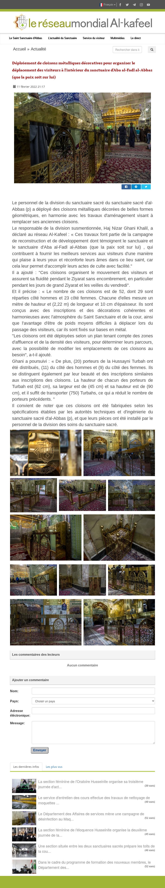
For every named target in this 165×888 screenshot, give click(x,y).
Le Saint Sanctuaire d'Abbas (25, 38)
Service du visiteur (93, 38)
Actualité (38, 49)
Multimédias (117, 38)
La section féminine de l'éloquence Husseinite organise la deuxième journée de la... (92, 832)
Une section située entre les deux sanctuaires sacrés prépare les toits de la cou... (96, 848)
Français (108, 4)
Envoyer (39, 750)
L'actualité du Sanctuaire (62, 38)
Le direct (136, 38)
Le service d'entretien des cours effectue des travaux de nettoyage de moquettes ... (94, 800)
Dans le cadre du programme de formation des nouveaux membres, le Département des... (94, 864)
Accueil (19, 49)
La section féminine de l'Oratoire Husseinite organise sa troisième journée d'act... (90, 784)
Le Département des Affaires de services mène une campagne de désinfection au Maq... (91, 816)
